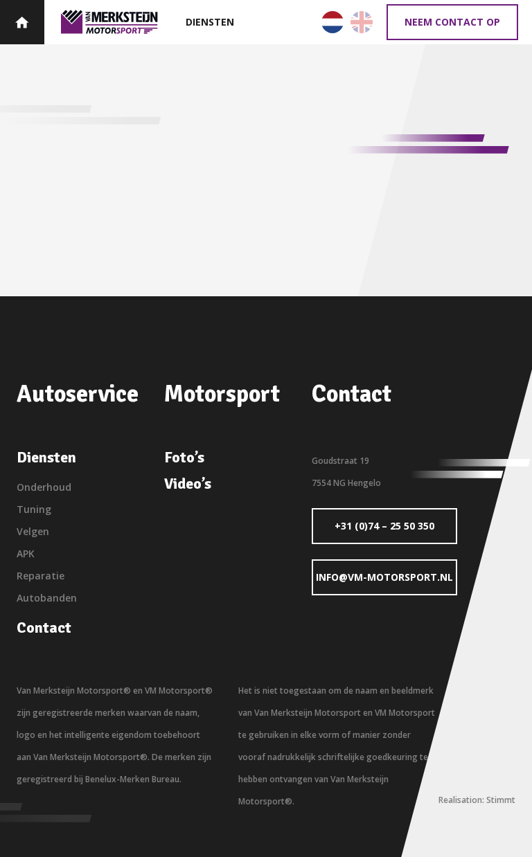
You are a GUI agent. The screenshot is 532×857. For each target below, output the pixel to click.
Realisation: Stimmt (476, 800)
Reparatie (40, 575)
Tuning (34, 509)
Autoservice (109, 22)
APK (26, 553)
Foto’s (184, 457)
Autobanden (47, 597)
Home (22, 22)
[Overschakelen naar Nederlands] (332, 22)
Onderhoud (44, 487)
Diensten (210, 21)
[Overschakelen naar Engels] (362, 22)
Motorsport (222, 394)
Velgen (33, 531)
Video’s (187, 483)
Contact (44, 627)
